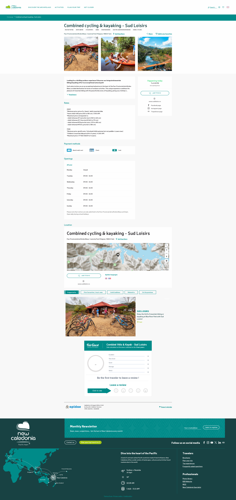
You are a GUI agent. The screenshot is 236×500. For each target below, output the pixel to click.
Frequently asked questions (193, 466)
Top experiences (189, 463)
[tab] (71, 292)
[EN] (228, 7)
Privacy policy (118, 496)
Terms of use (108, 496)
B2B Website (187, 481)
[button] (213, 7)
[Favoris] (223, 7)
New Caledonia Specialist (192, 487)
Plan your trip (188, 460)
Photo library (187, 478)
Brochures (186, 458)
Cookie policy (128, 496)
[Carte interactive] (219, 7)
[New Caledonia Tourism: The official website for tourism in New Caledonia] (13, 7)
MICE (184, 484)
